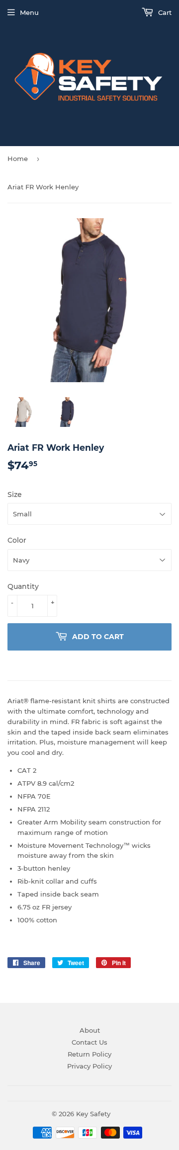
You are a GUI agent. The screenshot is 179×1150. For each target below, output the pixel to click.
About (90, 1030)
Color (16, 540)
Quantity (23, 586)
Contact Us (89, 1042)
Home (17, 159)
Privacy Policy (89, 1066)
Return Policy (89, 1054)
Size (14, 494)
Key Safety (93, 1114)
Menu (29, 12)
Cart (164, 12)
